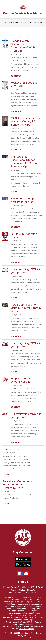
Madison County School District (18, 23)
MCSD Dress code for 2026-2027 (24, 84)
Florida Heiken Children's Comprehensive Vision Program (25, 45)
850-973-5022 (29, 592)
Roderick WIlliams (25, 624)
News (40, 23)
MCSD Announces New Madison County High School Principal (25, 121)
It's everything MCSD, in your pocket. (26, 271)
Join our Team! (12, 449)
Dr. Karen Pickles (26, 629)
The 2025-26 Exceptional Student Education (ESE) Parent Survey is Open (25, 161)
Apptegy (28, 637)
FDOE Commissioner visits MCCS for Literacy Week (26, 308)
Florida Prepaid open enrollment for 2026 (24, 200)
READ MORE (16, 76)
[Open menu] (5, 9)
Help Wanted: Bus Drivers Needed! (22, 380)
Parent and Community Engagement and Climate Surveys (17, 484)
